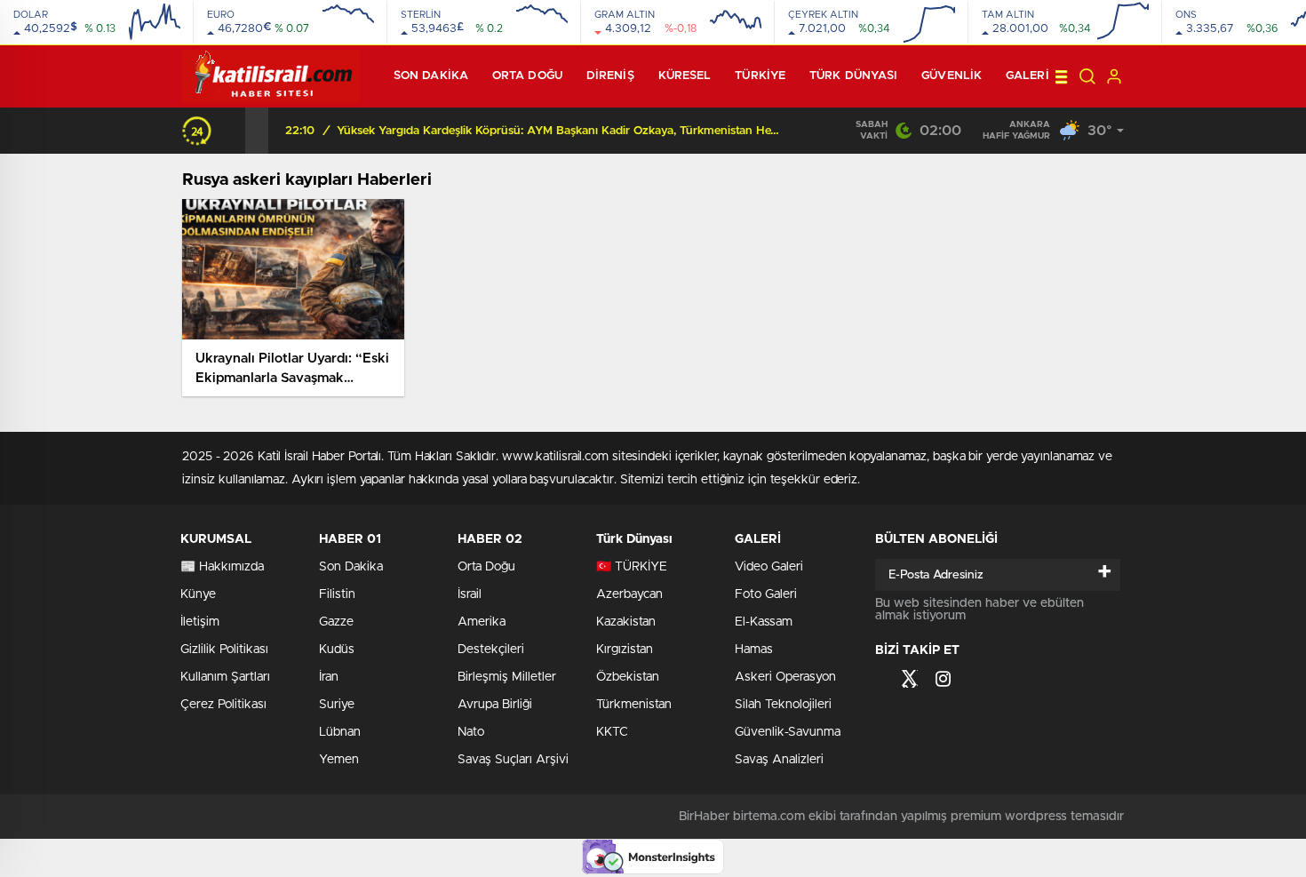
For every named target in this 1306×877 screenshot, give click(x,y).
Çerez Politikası (223, 704)
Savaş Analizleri (779, 759)
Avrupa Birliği (495, 704)
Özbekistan (627, 677)
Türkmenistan (634, 704)
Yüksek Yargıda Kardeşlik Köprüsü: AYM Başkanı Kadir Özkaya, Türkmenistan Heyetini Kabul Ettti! (559, 131)
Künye (198, 594)
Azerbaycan (629, 594)
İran (328, 677)
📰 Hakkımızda (222, 567)
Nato (471, 732)
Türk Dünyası (853, 76)
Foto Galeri (766, 594)
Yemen (339, 759)
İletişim (199, 622)
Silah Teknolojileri (783, 704)
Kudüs (336, 649)
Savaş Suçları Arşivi (513, 759)
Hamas (754, 649)
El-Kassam (763, 622)
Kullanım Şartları (225, 677)
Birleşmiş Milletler (507, 677)
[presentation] (233, 131)
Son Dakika (351, 567)
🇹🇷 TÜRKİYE (631, 567)
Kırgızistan (624, 649)
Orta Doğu (527, 76)
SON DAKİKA (431, 76)
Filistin (337, 594)
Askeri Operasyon (785, 677)
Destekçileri (491, 649)
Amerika (482, 622)
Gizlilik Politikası (224, 649)
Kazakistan (626, 622)
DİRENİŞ (610, 76)
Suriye (336, 704)
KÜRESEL (685, 76)
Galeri (1027, 76)
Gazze (336, 622)
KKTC (612, 732)
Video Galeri (769, 567)
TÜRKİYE (760, 76)
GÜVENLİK (951, 76)
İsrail (470, 594)
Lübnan (340, 732)
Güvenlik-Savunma (787, 732)
